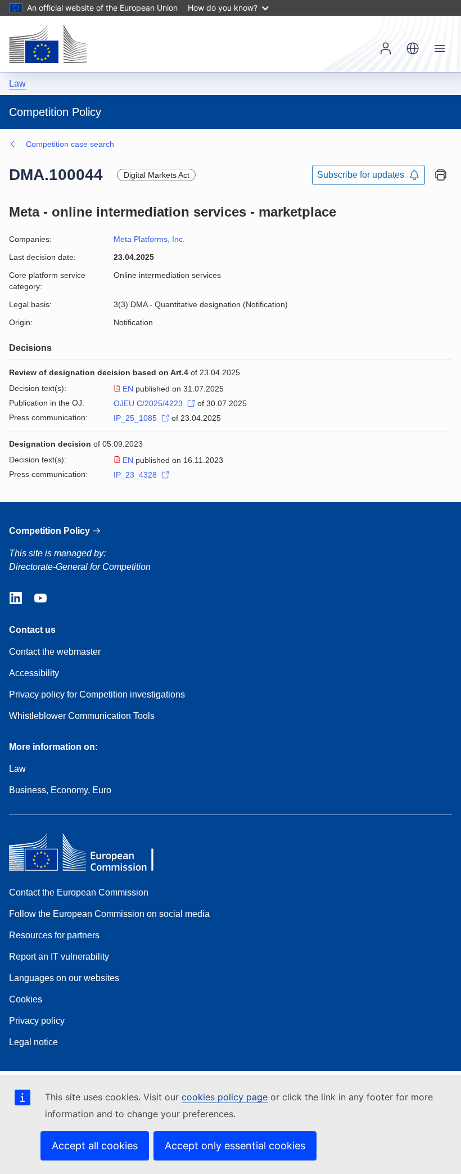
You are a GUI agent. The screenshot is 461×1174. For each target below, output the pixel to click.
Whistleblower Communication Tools (82, 716)
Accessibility (34, 673)
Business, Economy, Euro (60, 790)
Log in (385, 48)
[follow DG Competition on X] (65, 598)
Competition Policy (50, 531)
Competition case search (70, 144)
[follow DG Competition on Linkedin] (15, 598)
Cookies (25, 999)
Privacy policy (37, 1020)
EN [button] (412, 48)
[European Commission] (48, 44)
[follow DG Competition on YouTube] (40, 598)
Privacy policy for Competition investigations (97, 694)
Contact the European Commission (78, 892)
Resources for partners (54, 935)
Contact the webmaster (55, 651)
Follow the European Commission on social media (109, 914)
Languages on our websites (64, 978)
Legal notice (33, 1042)
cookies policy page (225, 1097)
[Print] (441, 175)
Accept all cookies (95, 1145)
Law (17, 83)
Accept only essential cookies (235, 1145)
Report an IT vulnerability (59, 956)
